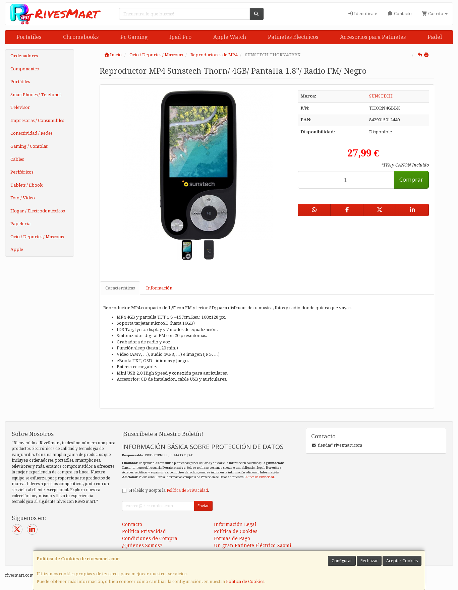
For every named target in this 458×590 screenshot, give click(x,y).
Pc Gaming (134, 37)
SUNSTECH (381, 96)
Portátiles (20, 81)
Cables (17, 159)
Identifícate (365, 13)
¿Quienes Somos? (142, 545)
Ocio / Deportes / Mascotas (37, 236)
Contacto (402, 13)
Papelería (20, 223)
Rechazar (369, 561)
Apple (16, 249)
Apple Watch (229, 37)
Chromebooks (81, 37)
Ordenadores (24, 55)
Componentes (24, 68)
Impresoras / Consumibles (37, 120)
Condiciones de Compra (149, 538)
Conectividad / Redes (31, 133)
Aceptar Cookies (402, 561)
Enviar (203, 506)
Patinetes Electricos (293, 37)
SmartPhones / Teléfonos (35, 94)
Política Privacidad (144, 531)
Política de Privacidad (259, 477)
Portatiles (28, 37)
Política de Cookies (245, 581)
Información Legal (235, 524)
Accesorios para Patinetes (373, 37)
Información (159, 287)
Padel (434, 37)
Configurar (342, 561)
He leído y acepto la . (169, 490)
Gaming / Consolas (29, 146)
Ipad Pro (180, 37)
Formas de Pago (232, 538)
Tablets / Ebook (26, 185)
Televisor (20, 107)
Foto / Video (22, 197)
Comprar (411, 179)
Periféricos (21, 172)
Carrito (435, 13)
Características (120, 287)
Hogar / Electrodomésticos (37, 210)
